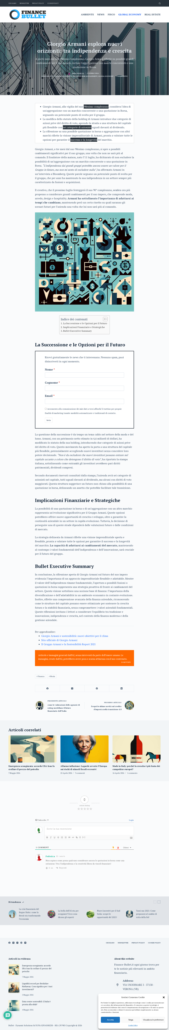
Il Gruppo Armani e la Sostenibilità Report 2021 (68, 644)
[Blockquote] (69, 837)
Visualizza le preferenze (153, 1020)
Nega (130, 1020)
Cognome (51, 382)
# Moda (52, 676)
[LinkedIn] (121, 688)
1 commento (122, 76)
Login (131, 820)
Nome (49, 369)
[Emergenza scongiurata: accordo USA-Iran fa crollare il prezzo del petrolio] (32, 748)
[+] (83, 837)
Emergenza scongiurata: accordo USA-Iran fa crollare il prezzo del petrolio (36, 968)
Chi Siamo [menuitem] (12, 3)
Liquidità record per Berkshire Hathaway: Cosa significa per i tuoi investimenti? (37, 986)
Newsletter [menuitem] (24, 3)
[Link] (77, 837)
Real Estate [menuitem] (153, 14)
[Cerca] (160, 3)
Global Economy (106, 76)
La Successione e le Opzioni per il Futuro (85, 323)
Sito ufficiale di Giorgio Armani (59, 640)
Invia (49, 420)
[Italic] (51, 837)
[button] (163, 997)
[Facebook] (47, 688)
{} (80, 837)
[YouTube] (25, 943)
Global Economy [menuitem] (129, 14)
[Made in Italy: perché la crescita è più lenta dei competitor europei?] (136, 748)
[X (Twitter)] (72, 688)
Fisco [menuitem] (111, 14)
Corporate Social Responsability (57, 76)
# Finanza (40, 676)
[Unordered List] (65, 837)
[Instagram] (17, 943)
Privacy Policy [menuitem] (38, 3)
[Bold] (47, 837)
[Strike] (58, 837)
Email (49, 396)
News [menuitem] (100, 14)
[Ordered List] (62, 837)
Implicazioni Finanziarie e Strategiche (84, 327)
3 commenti (80, 773)
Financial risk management (85, 76)
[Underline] (54, 837)
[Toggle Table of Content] (104, 319)
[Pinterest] (97, 688)
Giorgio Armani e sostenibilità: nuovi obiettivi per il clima (74, 636)
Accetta (110, 1020)
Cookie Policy (133, 1025)
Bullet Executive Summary (77, 330)
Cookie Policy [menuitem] (53, 3)
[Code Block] (73, 837)
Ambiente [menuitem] (87, 14)
